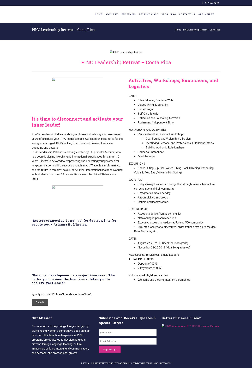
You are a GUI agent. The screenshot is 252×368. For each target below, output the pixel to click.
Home (178, 29)
